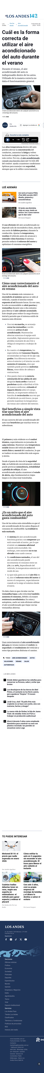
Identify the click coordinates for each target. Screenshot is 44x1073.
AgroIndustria (10, 996)
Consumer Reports (30, 353)
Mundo (7, 984)
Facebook (6, 939)
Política (7, 965)
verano (10, 289)
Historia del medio (11, 1030)
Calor (26, 661)
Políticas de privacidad (13, 1024)
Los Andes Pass (10, 1011)
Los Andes (4, 24)
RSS (6, 1027)
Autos (32, 658)
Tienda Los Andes (11, 1014)
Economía (8, 968)
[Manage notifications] (39, 1064)
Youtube (25, 939)
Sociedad (8, 971)
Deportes (8, 978)
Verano (18, 661)
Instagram (11, 939)
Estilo (7, 993)
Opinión (7, 987)
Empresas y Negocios (12, 990)
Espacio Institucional (12, 1005)
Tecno (7, 999)
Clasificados (9, 1017)
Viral (6, 1002)
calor (4, 445)
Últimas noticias (10, 962)
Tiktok (16, 939)
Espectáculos (9, 981)
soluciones (8, 661)
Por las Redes (12, 24)
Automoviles (9, 665)
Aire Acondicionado (19, 658)
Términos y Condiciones (13, 1021)
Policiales (8, 975)
